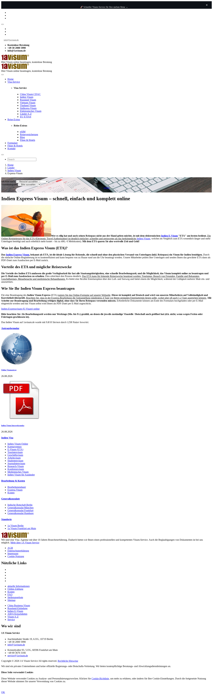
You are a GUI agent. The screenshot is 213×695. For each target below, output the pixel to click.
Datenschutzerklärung (18, 550)
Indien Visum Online (17, 443)
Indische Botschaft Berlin (19, 504)
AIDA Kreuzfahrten (17, 614)
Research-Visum (15, 466)
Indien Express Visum (17, 254)
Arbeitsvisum (14, 458)
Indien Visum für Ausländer (21, 474)
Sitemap (11, 600)
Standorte (6, 519)
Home (10, 79)
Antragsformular (10, 328)
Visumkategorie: (9, 184)
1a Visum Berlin (15, 525)
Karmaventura (14, 446)
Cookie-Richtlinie (100, 678)
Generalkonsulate (10, 498)
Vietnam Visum (27, 102)
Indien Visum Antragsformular (12, 425)
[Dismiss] (206, 4)
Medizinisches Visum (18, 472)
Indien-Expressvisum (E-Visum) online (20, 308)
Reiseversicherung (29, 134)
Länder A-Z (26, 114)
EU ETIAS (25, 116)
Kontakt (11, 148)
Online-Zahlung (15, 589)
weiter (107, 187)
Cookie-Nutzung (15, 556)
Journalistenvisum (16, 463)
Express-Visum (14, 490)
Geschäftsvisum (15, 455)
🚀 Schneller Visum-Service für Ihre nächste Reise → (104, 7)
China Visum (30, 94)
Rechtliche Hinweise (68, 661)
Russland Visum (28, 99)
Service (11, 619)
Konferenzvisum (15, 469)
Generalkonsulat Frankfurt (20, 510)
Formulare (12, 143)
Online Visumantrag (9, 370)
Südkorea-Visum (28, 108)
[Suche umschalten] (2, 154)
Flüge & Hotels (27, 140)
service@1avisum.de (17, 655)
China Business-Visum (18, 605)
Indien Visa (7, 437)
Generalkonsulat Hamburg (20, 513)
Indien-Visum (14, 170)
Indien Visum (26, 97)
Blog (22, 137)
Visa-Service (13, 82)
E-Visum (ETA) (15, 449)
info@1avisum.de (11, 40)
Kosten (11, 492)
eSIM (22, 131)
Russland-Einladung (17, 608)
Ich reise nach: (8, 181)
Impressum (12, 553)
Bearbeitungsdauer (16, 487)
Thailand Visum (28, 105)
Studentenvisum (15, 460)
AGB (10, 548)
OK (3, 692)
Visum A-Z (13, 616)
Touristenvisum (15, 452)
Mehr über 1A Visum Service (24, 542)
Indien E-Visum (169, 235)
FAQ (9, 594)
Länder (11, 167)
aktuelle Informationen (18, 586)
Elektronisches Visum (30, 111)
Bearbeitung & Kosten (13, 480)
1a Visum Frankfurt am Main (21, 528)
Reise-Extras (13, 119)
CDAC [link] (37, 94)
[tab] (106, 328)
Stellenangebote (15, 597)
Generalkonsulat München (20, 507)
